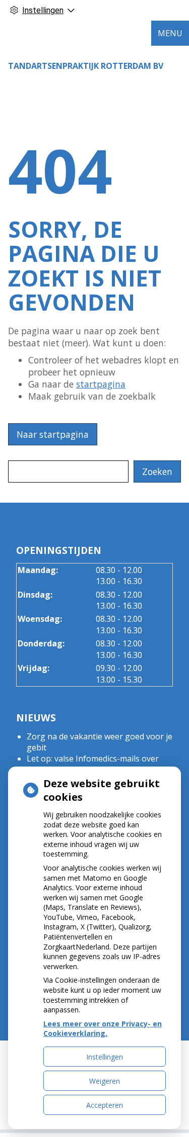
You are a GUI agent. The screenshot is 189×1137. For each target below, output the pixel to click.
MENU (170, 33)
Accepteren (104, 1105)
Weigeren (104, 1081)
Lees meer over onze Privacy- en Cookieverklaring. (102, 1028)
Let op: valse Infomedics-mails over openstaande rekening (93, 764)
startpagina (100, 384)
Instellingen (104, 1057)
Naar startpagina (53, 434)
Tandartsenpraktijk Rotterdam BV (85, 65)
